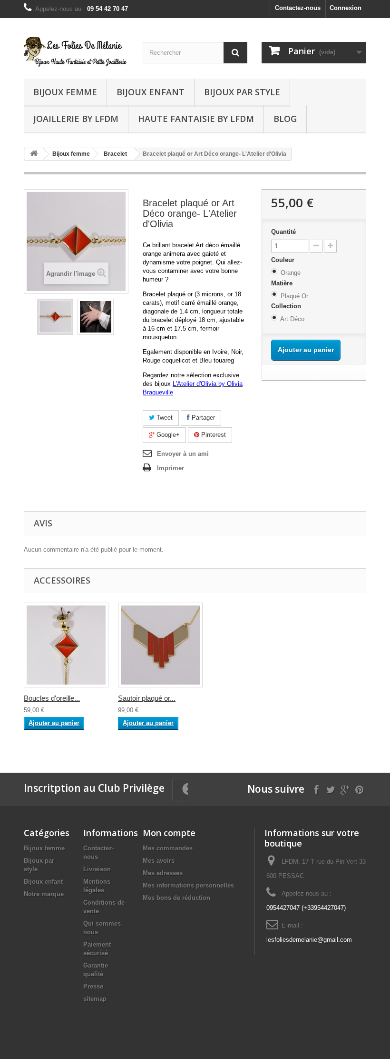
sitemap (95, 998)
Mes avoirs (159, 860)
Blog (285, 118)
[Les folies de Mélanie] (76, 52)
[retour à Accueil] (34, 154)
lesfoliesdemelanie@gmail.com (309, 939)
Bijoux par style (242, 92)
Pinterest (212, 434)
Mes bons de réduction (176, 897)
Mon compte (169, 832)
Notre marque (44, 894)
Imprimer (170, 468)
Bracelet (115, 154)
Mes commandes (168, 848)
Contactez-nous (298, 7)
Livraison (97, 869)
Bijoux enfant (151, 92)
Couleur (283, 259)
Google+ (167, 434)
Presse (93, 986)
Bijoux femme (65, 92)
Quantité (283, 231)
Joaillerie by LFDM (75, 118)
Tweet (164, 417)
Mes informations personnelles (188, 885)
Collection (287, 306)
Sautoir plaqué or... (147, 698)
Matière (282, 283)
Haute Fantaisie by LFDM (196, 118)
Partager (202, 417)
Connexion (345, 7)
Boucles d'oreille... (52, 698)
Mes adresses (163, 873)
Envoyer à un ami (183, 453)
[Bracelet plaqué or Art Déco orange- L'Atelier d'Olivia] (55, 316)
